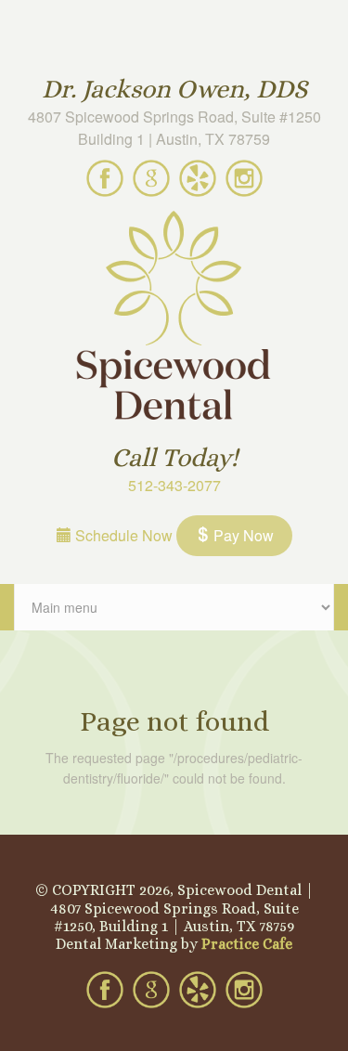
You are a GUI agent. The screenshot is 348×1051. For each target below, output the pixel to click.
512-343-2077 (174, 485)
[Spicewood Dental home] (174, 317)
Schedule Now (122, 535)
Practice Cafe (246, 944)
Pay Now (242, 535)
